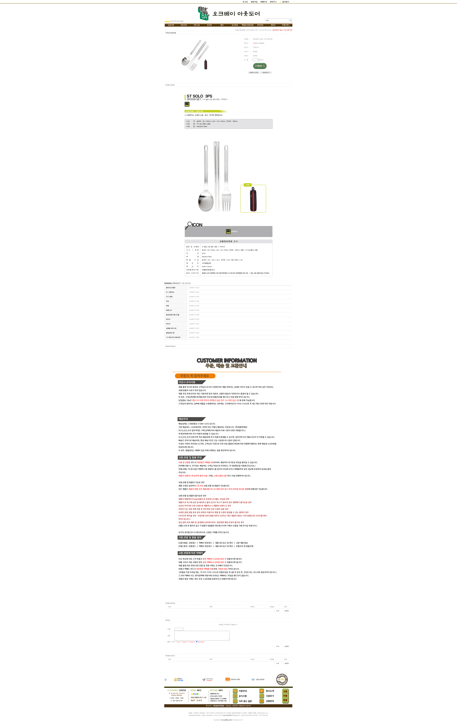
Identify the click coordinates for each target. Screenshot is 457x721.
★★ (178, 642)
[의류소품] (196, 25)
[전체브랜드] (286, 25)
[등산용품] (234, 25)
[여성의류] (183, 25)
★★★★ (192, 642)
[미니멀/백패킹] (247, 25)
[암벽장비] (260, 25)
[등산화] (209, 25)
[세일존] (273, 25)
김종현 (204, 715)
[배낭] (222, 25)
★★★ (185, 642)
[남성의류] (171, 25)
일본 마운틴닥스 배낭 (177, 21)
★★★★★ (201, 642)
